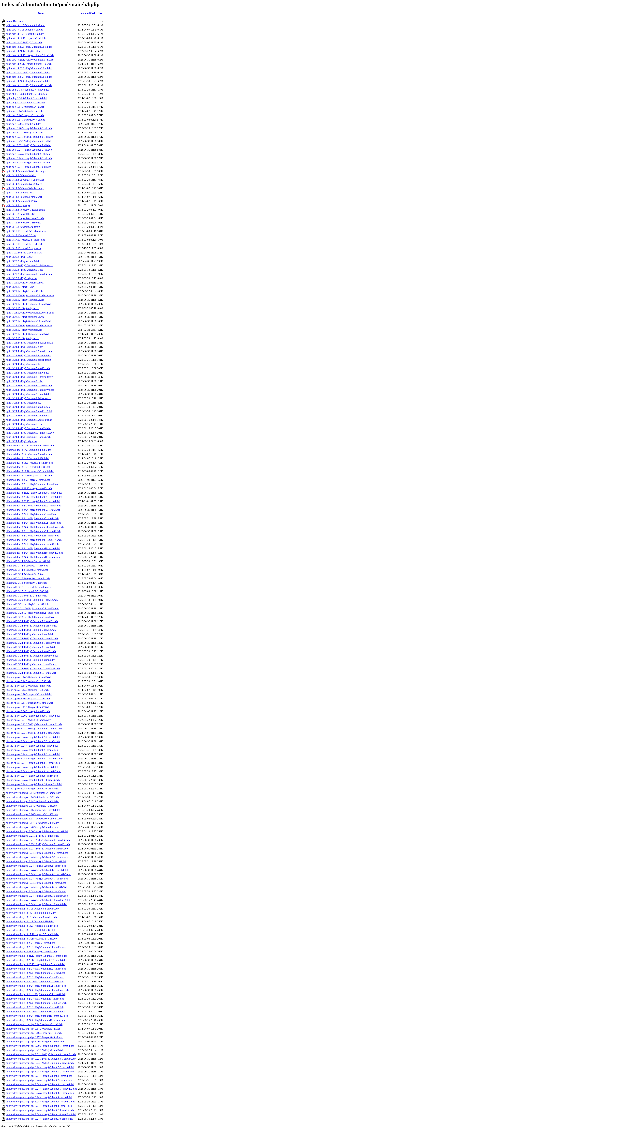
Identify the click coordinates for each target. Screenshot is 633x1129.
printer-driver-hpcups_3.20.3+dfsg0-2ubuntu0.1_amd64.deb (37, 831)
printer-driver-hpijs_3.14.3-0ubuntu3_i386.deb (30, 921)
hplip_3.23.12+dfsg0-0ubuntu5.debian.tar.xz (29, 325)
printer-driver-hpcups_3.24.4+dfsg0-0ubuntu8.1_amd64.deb (37, 870)
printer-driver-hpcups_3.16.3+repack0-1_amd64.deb (33, 810)
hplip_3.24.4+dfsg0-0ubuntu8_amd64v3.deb (29, 411)
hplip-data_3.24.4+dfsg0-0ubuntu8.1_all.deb (29, 76)
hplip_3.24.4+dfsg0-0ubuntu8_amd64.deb (28, 407)
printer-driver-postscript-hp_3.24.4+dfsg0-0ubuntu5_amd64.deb (39, 1075)
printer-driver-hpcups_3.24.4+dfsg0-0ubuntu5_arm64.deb (36, 865)
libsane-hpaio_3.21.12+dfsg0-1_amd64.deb (28, 720)
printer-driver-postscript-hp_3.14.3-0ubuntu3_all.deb (33, 1028)
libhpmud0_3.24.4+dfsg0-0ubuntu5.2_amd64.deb (32, 621)
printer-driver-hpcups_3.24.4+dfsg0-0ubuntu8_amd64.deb (36, 882)
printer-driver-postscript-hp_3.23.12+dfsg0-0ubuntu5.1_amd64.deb (41, 1058)
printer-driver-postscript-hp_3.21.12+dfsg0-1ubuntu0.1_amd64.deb (41, 1054)
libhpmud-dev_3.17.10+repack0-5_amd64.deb (30, 471)
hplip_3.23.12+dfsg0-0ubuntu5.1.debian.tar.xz (30, 312)
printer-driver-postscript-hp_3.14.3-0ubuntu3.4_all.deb (34, 1024)
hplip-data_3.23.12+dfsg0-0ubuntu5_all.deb (29, 64)
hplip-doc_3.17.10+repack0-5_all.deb (25, 119)
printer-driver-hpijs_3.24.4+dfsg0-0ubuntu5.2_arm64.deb (35, 973)
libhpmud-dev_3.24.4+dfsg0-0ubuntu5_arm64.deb (32, 518)
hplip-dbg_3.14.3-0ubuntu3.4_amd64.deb (27, 89)
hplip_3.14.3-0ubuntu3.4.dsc (21, 175)
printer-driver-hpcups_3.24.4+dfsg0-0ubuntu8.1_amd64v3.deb (38, 874)
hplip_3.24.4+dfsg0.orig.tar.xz (21, 441)
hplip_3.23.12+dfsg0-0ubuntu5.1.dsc (25, 316)
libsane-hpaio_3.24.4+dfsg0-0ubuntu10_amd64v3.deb (34, 784)
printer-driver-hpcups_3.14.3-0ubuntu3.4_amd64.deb (33, 792)
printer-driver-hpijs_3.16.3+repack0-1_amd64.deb (32, 925)
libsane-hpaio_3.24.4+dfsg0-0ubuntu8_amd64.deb (32, 767)
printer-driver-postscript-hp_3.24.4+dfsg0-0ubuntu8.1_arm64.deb (40, 1093)
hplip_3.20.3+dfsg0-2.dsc (19, 256)
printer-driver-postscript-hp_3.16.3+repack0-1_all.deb (34, 1033)
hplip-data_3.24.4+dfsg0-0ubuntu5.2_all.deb (29, 68)
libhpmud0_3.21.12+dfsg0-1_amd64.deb (27, 604)
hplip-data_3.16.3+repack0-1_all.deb (25, 33)
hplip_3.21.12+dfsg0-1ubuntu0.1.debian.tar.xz (30, 295)
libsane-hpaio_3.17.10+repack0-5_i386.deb (28, 707)
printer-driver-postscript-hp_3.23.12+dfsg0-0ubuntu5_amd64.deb (40, 1063)
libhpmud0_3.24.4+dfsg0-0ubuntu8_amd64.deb (31, 651)
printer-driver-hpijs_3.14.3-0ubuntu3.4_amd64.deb (32, 908)
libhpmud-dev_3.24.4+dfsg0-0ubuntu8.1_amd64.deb (33, 522)
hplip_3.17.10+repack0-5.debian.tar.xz (26, 231)
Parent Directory (14, 21)
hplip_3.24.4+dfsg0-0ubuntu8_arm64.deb (27, 415)
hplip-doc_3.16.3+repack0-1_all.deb (25, 115)
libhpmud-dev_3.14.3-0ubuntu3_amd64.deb (29, 454)
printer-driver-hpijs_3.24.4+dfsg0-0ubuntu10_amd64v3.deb (37, 1015)
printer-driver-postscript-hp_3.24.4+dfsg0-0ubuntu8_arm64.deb (39, 1105)
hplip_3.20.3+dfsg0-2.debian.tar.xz (24, 252)
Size (100, 13)
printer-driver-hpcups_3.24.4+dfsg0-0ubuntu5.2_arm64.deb (37, 857)
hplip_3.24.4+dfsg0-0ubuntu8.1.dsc (24, 381)
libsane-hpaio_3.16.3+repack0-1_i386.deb (28, 698)
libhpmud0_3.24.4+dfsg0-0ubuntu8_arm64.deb (30, 660)
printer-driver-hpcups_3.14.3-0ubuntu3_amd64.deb (32, 801)
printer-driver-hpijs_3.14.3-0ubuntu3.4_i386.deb (31, 912)
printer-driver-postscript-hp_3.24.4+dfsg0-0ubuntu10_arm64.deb (39, 1118)
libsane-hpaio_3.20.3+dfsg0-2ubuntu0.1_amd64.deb (33, 715)
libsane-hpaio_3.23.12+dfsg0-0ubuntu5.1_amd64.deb (34, 728)
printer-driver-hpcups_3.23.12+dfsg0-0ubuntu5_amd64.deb (37, 848)
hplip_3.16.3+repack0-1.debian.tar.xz (25, 209)
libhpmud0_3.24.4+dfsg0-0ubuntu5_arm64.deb (30, 634)
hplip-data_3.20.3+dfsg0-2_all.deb (24, 42)
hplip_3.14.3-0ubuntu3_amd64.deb (24, 196)
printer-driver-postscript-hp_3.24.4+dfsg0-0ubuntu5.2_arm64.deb (40, 1071)
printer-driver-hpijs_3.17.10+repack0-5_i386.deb (31, 938)
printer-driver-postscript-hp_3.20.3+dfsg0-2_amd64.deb (35, 1041)
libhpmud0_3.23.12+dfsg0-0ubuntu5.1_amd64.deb (32, 612)
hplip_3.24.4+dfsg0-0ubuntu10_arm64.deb (28, 437)
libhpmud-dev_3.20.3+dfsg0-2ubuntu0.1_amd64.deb (33, 484)
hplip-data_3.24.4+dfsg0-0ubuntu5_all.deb (28, 72)
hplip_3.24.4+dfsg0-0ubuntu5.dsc (23, 364)
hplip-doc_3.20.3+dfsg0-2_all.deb (23, 124)
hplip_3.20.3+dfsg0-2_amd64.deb (23, 261)
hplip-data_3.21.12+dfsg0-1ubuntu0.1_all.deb (30, 55)
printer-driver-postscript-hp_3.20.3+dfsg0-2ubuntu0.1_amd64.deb (40, 1045)
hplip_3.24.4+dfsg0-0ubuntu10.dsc (24, 424)
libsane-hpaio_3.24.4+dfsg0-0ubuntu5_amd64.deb (32, 745)
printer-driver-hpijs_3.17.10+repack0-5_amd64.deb (32, 934)
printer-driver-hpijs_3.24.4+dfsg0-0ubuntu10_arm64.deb (35, 1020)
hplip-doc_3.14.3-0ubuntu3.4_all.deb (25, 106)
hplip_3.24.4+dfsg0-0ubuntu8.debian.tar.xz (28, 398)
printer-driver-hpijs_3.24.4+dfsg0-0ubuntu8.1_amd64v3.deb (37, 990)
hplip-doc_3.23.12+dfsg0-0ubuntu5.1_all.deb (29, 141)
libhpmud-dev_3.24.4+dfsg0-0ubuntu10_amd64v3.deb (34, 552)
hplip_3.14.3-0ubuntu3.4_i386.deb (24, 184)
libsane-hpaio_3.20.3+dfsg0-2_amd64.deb (28, 711)
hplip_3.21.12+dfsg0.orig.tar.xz (22, 308)
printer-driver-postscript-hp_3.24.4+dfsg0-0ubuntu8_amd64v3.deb (40, 1101)
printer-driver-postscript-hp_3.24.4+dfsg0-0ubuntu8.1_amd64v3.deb (41, 1088)
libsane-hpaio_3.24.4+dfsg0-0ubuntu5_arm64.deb (32, 750)
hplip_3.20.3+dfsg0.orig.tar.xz (21, 278)
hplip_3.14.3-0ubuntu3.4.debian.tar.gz (25, 171)
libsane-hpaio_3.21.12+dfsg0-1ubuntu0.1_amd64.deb (34, 724)
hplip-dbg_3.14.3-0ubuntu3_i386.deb (25, 102)
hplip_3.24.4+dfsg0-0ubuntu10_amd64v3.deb (30, 432)
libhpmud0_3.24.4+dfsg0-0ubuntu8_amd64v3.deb (32, 655)
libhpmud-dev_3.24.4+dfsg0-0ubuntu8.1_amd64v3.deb (35, 527)
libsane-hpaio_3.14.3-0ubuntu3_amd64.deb (28, 685)
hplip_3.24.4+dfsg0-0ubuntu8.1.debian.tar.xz (29, 377)
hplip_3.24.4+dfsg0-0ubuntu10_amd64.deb (28, 428)
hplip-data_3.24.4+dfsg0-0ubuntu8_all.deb (28, 81)
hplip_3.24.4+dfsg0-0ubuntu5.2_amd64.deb (29, 351)
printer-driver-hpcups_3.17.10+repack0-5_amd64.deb (34, 818)
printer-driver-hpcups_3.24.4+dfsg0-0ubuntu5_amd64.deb (36, 861)
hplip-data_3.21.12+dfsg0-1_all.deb (24, 51)
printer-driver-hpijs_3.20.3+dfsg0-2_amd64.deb (30, 942)
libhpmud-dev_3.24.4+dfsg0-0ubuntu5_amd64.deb (32, 514)
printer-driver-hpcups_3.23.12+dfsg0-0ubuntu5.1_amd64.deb (38, 844)
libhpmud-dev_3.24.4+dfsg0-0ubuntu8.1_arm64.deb (33, 531)
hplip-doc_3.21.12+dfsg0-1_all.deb (24, 132)
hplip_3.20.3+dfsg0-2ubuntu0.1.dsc (24, 269)
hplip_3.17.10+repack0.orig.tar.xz (23, 248)
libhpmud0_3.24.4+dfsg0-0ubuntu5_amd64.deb (31, 629)
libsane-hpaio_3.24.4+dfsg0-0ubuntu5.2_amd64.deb (33, 737)
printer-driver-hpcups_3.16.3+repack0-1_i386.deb (32, 814)
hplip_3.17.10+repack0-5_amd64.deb (25, 239)
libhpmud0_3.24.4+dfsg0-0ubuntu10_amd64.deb (31, 664)
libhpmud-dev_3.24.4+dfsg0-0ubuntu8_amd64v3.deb (34, 539)
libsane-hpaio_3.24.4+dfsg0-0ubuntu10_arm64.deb (32, 788)
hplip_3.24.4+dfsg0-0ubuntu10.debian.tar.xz (29, 419)
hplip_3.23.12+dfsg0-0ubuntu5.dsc (24, 329)
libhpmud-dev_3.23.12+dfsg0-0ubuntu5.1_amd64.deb (34, 497)
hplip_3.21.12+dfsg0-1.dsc (20, 286)
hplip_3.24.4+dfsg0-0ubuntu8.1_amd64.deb (29, 385)
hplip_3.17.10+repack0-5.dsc (21, 235)
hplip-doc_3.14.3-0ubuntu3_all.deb (24, 111)
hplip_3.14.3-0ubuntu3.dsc (20, 192)
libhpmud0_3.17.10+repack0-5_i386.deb (27, 591)
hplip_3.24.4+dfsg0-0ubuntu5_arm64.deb (27, 372)
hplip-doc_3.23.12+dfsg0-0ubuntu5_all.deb (28, 145)
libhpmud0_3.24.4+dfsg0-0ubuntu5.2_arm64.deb (31, 625)
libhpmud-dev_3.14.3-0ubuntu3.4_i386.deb (28, 449)
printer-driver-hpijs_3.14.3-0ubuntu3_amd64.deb (31, 917)
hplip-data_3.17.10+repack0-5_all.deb (25, 38)
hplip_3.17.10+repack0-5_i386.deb (24, 244)
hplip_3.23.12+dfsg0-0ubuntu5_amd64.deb (28, 334)
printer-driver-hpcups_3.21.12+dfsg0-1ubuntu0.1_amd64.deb (38, 840)
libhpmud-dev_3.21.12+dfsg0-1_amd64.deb (29, 488)
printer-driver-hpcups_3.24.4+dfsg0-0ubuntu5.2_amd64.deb (37, 852)
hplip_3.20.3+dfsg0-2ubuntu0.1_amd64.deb (29, 274)
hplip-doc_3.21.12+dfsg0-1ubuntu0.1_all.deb (29, 136)
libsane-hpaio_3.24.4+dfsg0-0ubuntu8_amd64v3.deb (33, 771)
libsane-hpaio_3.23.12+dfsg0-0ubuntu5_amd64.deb (33, 732)
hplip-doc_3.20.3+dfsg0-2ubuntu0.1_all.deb (29, 128)
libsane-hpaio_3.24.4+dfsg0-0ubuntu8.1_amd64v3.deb (34, 758)
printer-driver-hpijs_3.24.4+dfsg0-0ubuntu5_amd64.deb (35, 977)
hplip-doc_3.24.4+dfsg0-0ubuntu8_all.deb (28, 162)
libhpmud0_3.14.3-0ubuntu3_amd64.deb (27, 569)
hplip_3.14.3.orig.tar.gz (18, 205)
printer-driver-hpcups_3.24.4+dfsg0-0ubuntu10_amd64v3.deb (38, 900)
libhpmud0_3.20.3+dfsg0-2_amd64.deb (26, 595)
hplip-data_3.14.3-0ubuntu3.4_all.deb (25, 25)
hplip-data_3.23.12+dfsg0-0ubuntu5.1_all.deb (30, 59)
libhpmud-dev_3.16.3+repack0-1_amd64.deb (29, 462)
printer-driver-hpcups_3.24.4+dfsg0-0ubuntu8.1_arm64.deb (37, 878)
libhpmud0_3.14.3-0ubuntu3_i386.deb (26, 574)
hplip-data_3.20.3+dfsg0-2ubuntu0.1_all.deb (29, 46)
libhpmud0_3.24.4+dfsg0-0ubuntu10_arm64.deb (31, 672)
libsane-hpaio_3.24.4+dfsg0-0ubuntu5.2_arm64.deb (33, 741)
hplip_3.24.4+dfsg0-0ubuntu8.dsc (23, 402)
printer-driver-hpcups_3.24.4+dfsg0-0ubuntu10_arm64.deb (36, 904)
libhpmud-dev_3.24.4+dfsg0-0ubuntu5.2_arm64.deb (33, 509)
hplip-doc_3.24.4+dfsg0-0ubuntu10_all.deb (28, 166)
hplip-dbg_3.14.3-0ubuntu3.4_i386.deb (26, 94)
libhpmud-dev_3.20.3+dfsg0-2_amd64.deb (28, 479)
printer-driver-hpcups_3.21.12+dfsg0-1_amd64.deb (32, 835)
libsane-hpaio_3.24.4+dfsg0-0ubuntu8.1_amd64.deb (33, 754)
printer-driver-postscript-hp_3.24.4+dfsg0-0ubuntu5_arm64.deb (39, 1080)
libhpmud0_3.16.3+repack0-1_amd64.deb (28, 578)
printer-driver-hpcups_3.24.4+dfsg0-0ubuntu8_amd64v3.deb (37, 887)
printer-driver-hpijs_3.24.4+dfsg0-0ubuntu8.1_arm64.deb (35, 994)
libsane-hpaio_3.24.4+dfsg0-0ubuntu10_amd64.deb (33, 780)
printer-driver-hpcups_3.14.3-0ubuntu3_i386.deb (31, 805)
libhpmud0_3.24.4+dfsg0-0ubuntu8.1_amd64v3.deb (33, 642)
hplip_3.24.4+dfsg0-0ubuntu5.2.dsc (24, 346)
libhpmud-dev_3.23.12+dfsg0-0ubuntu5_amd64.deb (33, 501)
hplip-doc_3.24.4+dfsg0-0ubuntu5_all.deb (28, 154)
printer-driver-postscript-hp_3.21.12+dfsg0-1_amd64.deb (35, 1050)
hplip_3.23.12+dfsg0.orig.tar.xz (22, 338)
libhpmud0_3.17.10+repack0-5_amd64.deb (28, 587)
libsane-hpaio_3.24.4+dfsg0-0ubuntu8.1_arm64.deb (33, 762)
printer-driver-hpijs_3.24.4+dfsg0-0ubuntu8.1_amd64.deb (36, 985)
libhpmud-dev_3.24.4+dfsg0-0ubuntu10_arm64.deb (33, 557)
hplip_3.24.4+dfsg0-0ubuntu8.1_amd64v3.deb (30, 389)
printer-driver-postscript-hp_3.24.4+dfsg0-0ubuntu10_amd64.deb (40, 1110)
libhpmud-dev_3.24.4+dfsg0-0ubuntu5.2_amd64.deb (33, 505)
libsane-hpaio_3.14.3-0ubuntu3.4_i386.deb (28, 681)
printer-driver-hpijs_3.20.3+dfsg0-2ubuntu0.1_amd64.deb (36, 947)
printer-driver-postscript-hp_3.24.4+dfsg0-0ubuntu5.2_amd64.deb (40, 1067)
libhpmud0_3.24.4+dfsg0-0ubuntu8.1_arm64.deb (31, 647)
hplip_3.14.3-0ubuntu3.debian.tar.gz (25, 188)
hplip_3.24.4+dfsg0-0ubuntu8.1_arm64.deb (28, 394)
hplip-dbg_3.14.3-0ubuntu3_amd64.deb (26, 98)
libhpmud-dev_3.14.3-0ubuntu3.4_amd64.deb (30, 445)
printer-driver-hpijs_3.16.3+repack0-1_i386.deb (30, 930)
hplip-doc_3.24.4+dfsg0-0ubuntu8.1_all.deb (29, 158)
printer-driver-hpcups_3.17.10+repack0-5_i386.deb (32, 822)
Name (41, 13)
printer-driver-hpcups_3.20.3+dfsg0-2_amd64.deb (32, 827)
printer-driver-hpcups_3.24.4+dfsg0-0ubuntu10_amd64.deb (37, 895)
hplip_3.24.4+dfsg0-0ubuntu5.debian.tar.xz (28, 359)
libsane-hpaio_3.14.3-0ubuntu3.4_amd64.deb (29, 677)
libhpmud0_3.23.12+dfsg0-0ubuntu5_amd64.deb (31, 617)
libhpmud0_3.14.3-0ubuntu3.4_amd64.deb (28, 561)
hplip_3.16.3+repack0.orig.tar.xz (23, 226)
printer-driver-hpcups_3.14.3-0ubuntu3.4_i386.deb (32, 797)
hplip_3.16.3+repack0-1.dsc (20, 214)
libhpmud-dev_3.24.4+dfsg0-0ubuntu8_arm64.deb (32, 544)
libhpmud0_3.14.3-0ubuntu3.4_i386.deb (27, 565)
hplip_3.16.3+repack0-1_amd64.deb (25, 218)
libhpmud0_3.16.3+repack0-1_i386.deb (26, 582)
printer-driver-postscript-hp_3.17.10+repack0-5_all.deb (34, 1037)
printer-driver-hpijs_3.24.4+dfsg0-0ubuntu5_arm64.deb (34, 981)
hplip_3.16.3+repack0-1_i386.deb (23, 222)
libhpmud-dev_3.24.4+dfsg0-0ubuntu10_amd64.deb (33, 548)
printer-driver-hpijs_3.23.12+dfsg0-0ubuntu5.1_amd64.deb (36, 960)
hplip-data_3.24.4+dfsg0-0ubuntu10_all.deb (29, 85)
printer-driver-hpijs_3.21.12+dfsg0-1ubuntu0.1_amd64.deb (36, 955)
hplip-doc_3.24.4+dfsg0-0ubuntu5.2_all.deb (29, 149)
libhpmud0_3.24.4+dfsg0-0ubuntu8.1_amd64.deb (32, 638)
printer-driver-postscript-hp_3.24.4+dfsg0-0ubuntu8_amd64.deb (39, 1097)
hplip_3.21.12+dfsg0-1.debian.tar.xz (25, 282)
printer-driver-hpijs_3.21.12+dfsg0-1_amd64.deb (31, 951)
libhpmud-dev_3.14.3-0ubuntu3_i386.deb (27, 458)
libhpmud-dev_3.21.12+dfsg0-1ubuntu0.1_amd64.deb (34, 492)
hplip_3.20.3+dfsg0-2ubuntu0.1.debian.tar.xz (29, 265)
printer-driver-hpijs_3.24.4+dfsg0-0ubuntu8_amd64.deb (35, 998)
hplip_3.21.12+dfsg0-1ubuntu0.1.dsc (25, 299)
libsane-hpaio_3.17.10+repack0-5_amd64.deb (30, 702)
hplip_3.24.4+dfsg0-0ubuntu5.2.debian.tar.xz (29, 342)
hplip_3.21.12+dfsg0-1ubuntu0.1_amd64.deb (29, 304)
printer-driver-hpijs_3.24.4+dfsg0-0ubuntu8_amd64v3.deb (36, 1003)
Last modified (87, 13)
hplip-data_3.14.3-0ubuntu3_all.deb (24, 29)
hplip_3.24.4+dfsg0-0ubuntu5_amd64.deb (28, 368)
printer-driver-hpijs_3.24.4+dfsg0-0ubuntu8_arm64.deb (34, 1007)
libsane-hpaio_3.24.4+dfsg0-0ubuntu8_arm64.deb (32, 775)
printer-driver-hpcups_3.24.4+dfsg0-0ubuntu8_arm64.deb (36, 891)
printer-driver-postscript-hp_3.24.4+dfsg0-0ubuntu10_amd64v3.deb (41, 1114)
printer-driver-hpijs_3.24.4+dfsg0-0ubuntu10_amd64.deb (35, 1011)
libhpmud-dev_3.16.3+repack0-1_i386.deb (28, 467)
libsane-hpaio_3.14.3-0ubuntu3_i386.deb (27, 690)
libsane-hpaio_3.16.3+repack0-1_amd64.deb (29, 694)
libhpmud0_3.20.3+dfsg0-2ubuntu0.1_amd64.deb (32, 599)
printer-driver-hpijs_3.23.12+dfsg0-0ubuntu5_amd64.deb (35, 964)
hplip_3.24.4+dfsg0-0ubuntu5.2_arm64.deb (28, 355)
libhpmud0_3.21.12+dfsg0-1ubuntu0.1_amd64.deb (32, 608)
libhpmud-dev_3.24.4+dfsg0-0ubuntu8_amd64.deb (32, 535)
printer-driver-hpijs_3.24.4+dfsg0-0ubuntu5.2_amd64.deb (36, 968)
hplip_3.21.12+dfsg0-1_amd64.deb (24, 291)
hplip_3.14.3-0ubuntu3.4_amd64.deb (25, 179)
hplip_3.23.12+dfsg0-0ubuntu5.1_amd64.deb (29, 321)
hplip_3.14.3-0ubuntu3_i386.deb (23, 201)
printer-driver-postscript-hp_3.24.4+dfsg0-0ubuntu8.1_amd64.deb (40, 1084)
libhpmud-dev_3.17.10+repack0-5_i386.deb (29, 475)
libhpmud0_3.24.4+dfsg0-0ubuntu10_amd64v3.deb (33, 668)
